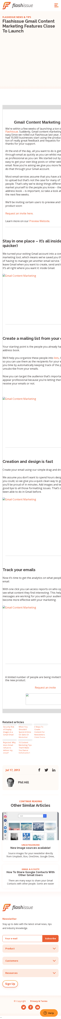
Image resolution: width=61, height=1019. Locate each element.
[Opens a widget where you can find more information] (49, 1013)
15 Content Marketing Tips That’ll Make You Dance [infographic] (25, 747)
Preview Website (39, 221)
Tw (22, 1006)
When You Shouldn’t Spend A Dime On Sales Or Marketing (25, 732)
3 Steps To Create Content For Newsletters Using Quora (39, 732)
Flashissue (11, 131)
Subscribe (50, 938)
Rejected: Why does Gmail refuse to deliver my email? (9, 747)
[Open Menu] (56, 6)
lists (56, 358)
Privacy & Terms (38, 1001)
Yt (36, 1006)
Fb (29, 1006)
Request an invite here (19, 213)
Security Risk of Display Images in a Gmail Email (8, 731)
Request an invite (45, 687)
